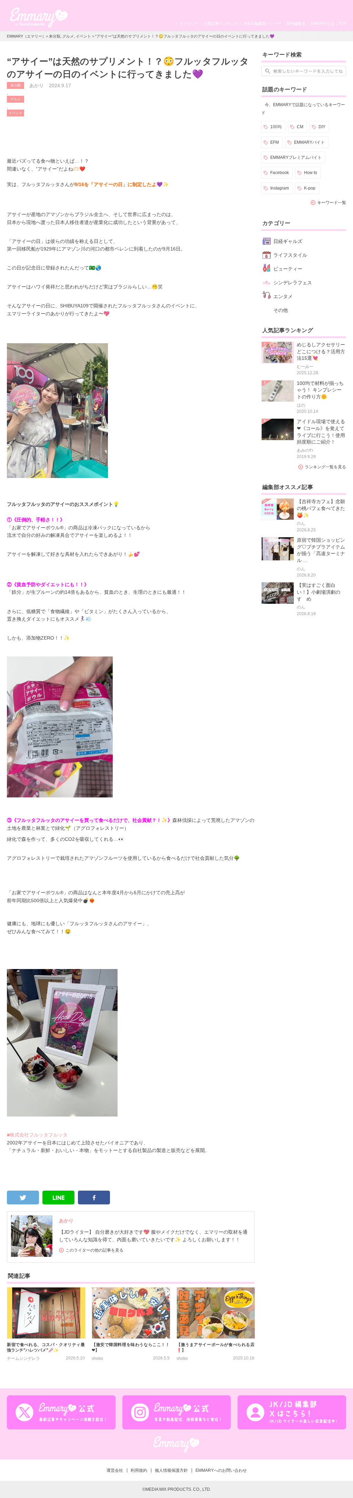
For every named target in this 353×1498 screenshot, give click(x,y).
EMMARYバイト (309, 142)
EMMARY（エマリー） (26, 36)
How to (310, 172)
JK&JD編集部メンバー (262, 23)
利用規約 (139, 1470)
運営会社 (115, 1470)
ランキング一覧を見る (325, 467)
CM (300, 126)
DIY (322, 126)
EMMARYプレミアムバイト (296, 157)
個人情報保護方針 (171, 1470)
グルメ (68, 36)
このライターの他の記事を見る (94, 1250)
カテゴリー (189, 23)
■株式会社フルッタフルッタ (37, 1135)
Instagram (279, 188)
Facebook (279, 172)
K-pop (309, 188)
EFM (274, 142)
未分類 (54, 36)
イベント (83, 36)
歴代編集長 (295, 23)
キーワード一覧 (331, 202)
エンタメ (283, 296)
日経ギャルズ (287, 241)
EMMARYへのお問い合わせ (221, 1470)
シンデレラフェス (292, 282)
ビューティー (287, 269)
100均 (276, 126)
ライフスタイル (290, 255)
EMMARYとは (322, 23)
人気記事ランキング (221, 23)
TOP (342, 23)
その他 (280, 310)
